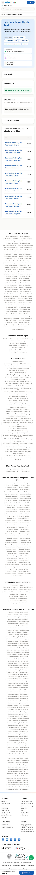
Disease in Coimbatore (11, 498)
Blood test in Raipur (11, 311)
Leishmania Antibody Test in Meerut (18, 701)
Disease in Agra (24, 483)
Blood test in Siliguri (11, 320)
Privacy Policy (6, 865)
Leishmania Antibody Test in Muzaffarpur (18, 707)
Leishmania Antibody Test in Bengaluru (18, 742)
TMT (27, 469)
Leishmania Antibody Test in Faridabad (18, 645)
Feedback (24, 808)
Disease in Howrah (25, 511)
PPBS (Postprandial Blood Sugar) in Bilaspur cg (18, 377)
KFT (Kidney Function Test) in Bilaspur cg (18, 405)
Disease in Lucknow (11, 531)
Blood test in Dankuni (26, 252)
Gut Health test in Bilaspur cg (18, 594)
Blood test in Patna (24, 307)
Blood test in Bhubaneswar (25, 245)
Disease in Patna (24, 553)
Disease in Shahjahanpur (12, 564)
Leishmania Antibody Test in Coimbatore (18, 614)
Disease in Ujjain (11, 571)
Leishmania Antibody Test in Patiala (18, 725)
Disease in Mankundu (12, 536)
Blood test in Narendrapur (25, 298)
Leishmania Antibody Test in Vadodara (18, 747)
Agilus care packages (28, 806)
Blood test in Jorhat (25, 276)
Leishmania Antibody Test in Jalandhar (18, 672)
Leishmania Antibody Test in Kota (18, 692)
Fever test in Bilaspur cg (25, 589)
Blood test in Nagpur (9, 298)
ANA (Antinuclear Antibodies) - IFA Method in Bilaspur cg (18, 388)
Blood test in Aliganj (26, 238)
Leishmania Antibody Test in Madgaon (18, 698)
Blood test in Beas (25, 243)
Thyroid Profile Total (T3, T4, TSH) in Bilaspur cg (18, 418)
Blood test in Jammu (9, 274)
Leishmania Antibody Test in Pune (18, 729)
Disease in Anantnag (12, 489)
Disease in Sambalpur (24, 562)
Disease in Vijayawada (24, 573)
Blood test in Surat (12, 322)
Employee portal (26, 825)
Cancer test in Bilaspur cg (10, 603)
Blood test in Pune (25, 309)
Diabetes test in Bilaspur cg (10, 587)
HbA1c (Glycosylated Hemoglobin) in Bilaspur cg (18, 381)
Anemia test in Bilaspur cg (26, 603)
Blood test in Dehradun (11, 254)
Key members (5, 803)
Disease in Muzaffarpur (11, 542)
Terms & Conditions (27, 865)
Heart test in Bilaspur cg (26, 587)
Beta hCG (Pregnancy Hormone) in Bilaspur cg (18, 366)
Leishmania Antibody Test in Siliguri (18, 736)
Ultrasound (16, 469)
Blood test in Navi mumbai (25, 300)
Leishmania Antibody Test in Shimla (18, 734)
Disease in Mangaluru (25, 533)
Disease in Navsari (11, 549)
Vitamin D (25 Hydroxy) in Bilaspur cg (18, 416)
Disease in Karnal (12, 527)
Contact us (4, 808)
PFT (18, 471)
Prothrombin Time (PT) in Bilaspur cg (18, 398)
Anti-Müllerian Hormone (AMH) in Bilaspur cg (18, 455)
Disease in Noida (11, 551)
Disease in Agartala (12, 483)
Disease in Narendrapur (24, 545)
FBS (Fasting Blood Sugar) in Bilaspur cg (18, 375)
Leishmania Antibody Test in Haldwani (18, 659)
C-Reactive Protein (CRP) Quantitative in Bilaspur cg (18, 439)
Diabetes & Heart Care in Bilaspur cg (18, 345)
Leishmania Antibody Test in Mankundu (18, 617)
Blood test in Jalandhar (24, 272)
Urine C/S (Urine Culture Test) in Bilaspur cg (18, 409)
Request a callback (27, 803)
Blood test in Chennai (26, 249)
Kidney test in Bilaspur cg (10, 592)
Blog (22, 810)
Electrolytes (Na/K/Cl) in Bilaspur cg (18, 430)
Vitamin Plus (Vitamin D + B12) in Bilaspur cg (18, 447)
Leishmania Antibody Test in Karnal (18, 687)
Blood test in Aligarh (11, 241)
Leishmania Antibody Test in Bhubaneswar (18, 778)
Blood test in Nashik (9, 300)
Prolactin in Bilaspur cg (18, 361)
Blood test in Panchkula (24, 305)
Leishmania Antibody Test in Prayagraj (18, 639)
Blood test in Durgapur (25, 254)
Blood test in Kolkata (12, 283)
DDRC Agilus (5, 810)
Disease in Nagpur (10, 545)
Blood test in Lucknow (11, 285)
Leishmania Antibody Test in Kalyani (18, 685)
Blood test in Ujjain (11, 325)
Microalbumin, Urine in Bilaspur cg (18, 426)
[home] (10, 2)
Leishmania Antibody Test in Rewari (18, 767)
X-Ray (9, 469)
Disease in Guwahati (24, 509)
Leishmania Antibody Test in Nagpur (18, 712)
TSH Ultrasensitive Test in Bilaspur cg (18, 386)
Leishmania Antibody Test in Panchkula (18, 723)
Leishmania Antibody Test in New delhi (18, 718)
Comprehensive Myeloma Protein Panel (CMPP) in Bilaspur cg (18, 458)
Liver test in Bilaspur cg (26, 592)
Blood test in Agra (25, 236)
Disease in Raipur (12, 558)
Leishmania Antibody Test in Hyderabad (18, 663)
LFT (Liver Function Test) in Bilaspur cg (18, 368)
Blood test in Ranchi (11, 313)
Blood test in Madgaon (10, 287)
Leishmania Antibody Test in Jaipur (18, 670)
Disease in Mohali (25, 538)
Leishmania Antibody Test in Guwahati (18, 656)
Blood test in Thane (24, 322)
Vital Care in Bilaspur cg (9, 338)
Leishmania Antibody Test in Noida (18, 720)
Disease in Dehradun (11, 500)
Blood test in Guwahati (25, 263)
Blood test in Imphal (25, 267)
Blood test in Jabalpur (25, 269)
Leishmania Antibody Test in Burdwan (18, 625)
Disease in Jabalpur (24, 516)
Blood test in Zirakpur (18, 329)
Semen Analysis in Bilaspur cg (18, 407)
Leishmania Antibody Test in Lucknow (18, 694)
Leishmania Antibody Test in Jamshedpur (18, 678)
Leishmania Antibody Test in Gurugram (18, 654)
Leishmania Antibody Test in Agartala (18, 758)
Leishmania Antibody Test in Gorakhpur (18, 652)
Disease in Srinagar (24, 567)
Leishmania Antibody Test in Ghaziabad (18, 650)
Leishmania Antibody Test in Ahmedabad (18, 776)
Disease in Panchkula (24, 551)
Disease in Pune (24, 556)
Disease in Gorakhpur (23, 507)
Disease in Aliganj (25, 485)
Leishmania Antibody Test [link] (14, 14)
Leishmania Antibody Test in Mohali (18, 703)
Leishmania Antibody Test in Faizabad (18, 643)
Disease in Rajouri (24, 558)
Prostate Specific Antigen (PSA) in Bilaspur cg (18, 364)
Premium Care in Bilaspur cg (18, 343)
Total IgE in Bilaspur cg (18, 453)
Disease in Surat (12, 569)
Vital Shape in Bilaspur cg (18, 347)
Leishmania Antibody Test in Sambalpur (18, 760)
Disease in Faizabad (11, 503)
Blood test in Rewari (24, 313)
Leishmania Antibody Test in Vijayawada (18, 754)
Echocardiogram (10, 471)
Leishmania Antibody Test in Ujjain (18, 745)
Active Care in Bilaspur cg (26, 338)
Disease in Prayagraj (12, 556)
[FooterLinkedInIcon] (15, 839)
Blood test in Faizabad (11, 256)
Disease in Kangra (24, 525)
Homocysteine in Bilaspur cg (18, 403)
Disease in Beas (24, 489)
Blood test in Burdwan (26, 247)
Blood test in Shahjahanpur (11, 318)
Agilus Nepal (5, 812)
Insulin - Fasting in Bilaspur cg (18, 372)
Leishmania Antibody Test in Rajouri (18, 619)
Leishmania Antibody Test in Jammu (18, 676)
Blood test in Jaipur (10, 272)
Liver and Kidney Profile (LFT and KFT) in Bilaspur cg (18, 433)
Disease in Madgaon (11, 533)
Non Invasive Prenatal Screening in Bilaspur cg (18, 451)
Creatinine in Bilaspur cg (18, 379)
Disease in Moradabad (12, 540)
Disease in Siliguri (11, 567)
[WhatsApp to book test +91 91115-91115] (31, 857)
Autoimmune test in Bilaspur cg (18, 600)
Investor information (28, 831)
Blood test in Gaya (10, 258)
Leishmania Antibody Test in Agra (18, 765)
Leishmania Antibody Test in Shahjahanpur (18, 637)
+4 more (25, 44)
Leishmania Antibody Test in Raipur (18, 731)
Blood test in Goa (10, 260)
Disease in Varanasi (10, 573)
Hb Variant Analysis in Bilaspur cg (18, 394)
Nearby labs (24, 812)
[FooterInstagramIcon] (7, 839)
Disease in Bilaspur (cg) (11, 494)
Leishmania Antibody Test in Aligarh (18, 632)
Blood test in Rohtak (10, 316)
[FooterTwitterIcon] (19, 839)
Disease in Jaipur (11, 518)
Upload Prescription (27, 801)
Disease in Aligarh (12, 487)
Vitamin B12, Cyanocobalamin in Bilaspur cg (18, 411)
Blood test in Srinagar (24, 320)
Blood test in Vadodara (24, 325)
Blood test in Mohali (25, 291)
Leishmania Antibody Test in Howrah (18, 661)
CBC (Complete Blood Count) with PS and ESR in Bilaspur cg (18, 423)
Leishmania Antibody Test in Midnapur (18, 789)
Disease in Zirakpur (18, 575)
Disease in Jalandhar (24, 518)
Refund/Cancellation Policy (18, 869)
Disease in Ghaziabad (24, 505)
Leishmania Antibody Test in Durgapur (18, 641)
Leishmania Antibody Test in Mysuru (18, 709)
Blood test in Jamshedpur (25, 274)
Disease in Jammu (10, 520)
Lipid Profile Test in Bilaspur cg (18, 428)
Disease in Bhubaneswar (25, 492)
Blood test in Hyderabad (11, 267)
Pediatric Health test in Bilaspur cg (18, 598)
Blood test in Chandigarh (11, 249)
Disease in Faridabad (24, 503)
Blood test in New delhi (25, 302)
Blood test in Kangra (24, 278)
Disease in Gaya (11, 505)
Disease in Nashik (10, 547)
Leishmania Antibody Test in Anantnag (18, 784)
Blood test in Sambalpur (24, 316)
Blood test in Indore (11, 269)
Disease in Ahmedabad (12, 485)
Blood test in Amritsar (25, 241)
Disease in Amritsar (24, 487)
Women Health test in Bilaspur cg (18, 596)
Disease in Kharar (24, 527)
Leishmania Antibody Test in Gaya (18, 648)
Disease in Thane (23, 569)
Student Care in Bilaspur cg (18, 350)
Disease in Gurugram (11, 509)
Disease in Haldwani (11, 511)
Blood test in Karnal (11, 280)
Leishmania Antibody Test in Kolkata (18, 689)
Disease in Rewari (24, 560)
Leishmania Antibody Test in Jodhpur (18, 681)
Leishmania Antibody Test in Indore (18, 665)
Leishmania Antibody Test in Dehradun (18, 630)
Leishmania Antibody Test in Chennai (18, 612)
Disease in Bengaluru (10, 492)
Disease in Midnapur (12, 538)
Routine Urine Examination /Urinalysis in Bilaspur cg (18, 383)
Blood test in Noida (10, 305)
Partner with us (6, 825)
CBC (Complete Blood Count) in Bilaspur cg (18, 414)
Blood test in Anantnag (12, 243)
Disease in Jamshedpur (24, 520)
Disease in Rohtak (11, 562)
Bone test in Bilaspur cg (10, 589)
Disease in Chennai (25, 496)
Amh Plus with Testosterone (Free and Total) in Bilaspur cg (18, 444)
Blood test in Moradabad (11, 294)
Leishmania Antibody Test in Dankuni (18, 628)
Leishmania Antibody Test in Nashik (18, 714)
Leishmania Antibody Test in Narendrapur (18, 621)
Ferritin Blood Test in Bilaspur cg (18, 370)
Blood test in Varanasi (10, 327)
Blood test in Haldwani (11, 265)
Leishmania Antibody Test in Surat (18, 740)
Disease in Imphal (25, 514)
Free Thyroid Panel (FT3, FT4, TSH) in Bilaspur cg (18, 391)
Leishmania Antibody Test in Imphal (18, 769)
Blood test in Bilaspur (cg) (11, 247)
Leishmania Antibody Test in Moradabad (18, 705)
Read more (7, 34)
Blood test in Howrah (25, 265)
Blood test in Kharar (24, 280)
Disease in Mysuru (26, 542)
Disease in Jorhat (24, 522)
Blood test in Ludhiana (25, 285)
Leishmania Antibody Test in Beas (18, 756)
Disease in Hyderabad (12, 514)
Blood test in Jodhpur (11, 276)
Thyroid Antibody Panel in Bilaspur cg (18, 400)
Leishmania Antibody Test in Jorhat (18, 683)
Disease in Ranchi (12, 560)
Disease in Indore (11, 516)
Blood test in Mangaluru (25, 287)
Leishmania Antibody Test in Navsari (18, 716)
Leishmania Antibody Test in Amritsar (18, 674)
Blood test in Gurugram (11, 263)
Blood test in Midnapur (11, 291)
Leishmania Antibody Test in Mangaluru (18, 773)
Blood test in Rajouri (24, 311)
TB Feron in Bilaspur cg (18, 441)
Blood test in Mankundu (11, 289)
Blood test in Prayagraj (12, 309)
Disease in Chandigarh (12, 496)
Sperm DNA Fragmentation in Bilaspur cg (18, 449)
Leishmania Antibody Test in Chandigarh (18, 787)
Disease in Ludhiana (24, 531)
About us (4, 801)
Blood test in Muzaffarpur (11, 296)
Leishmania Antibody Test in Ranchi (18, 782)
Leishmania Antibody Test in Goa (18, 751)
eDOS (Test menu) (27, 827)
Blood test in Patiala (11, 307)
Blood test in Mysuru (26, 296)
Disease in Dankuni (25, 498)
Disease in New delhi (24, 549)
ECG (22, 469)
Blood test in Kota (25, 283)
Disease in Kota (24, 529)
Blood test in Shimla (26, 318)
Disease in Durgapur (24, 500)
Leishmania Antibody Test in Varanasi (18, 749)
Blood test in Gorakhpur (23, 260)
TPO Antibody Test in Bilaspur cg (18, 396)
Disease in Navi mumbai (24, 547)
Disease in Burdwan (25, 494)
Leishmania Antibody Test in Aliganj (18, 623)
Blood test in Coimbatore (11, 252)
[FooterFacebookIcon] (11, 839)
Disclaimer (16, 865)
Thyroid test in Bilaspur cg (18, 585)
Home (3, 14)
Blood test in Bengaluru (9, 245)
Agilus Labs (24, 815)
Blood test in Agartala (12, 236)
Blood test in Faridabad (25, 256)
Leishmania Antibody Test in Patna (18, 727)
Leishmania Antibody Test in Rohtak (18, 780)
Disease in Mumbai (25, 540)
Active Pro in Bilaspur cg (18, 341)
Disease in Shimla (26, 564)
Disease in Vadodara (23, 571)
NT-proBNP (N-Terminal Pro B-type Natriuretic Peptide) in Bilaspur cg (18, 436)
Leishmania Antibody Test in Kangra (18, 762)
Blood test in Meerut (25, 289)
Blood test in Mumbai (26, 294)
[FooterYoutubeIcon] (2, 839)
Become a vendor (7, 827)
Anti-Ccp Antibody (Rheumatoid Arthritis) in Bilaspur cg (18, 420)
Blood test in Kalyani (11, 278)
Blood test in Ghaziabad (24, 258)
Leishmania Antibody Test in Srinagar (18, 738)
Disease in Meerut (25, 536)
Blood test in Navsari (10, 302)
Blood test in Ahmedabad (11, 238)
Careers (4, 817)
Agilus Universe (6, 815)
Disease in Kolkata (13, 529)
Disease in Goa (11, 507)
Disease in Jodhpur (12, 522)
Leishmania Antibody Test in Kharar (18, 771)
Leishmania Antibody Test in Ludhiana (18, 696)
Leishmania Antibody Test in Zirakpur (18, 634)
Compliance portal (27, 829)
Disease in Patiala (12, 553)
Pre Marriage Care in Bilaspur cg (18, 352)
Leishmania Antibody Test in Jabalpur (18, 667)
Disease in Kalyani (12, 525)
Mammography (26, 471)
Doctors (3, 806)
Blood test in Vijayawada (25, 327)
